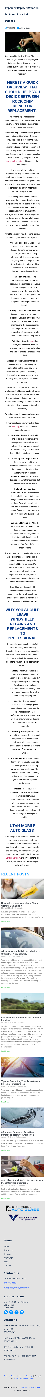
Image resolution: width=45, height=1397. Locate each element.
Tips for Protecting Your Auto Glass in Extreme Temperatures (20, 1082)
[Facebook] (6, 1312)
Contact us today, (13, 858)
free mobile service (14, 161)
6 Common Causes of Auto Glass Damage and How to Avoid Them (18, 1133)
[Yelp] (16, 1312)
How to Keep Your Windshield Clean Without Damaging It (19, 904)
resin (32, 341)
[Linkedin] (22, 1312)
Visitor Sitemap (25, 1376)
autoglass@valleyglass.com (16, 1287)
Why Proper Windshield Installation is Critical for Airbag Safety (20, 952)
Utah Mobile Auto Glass (30, 1388)
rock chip (16, 426)
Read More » (5, 921)
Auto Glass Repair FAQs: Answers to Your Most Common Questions (22, 1181)
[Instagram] (11, 1312)
